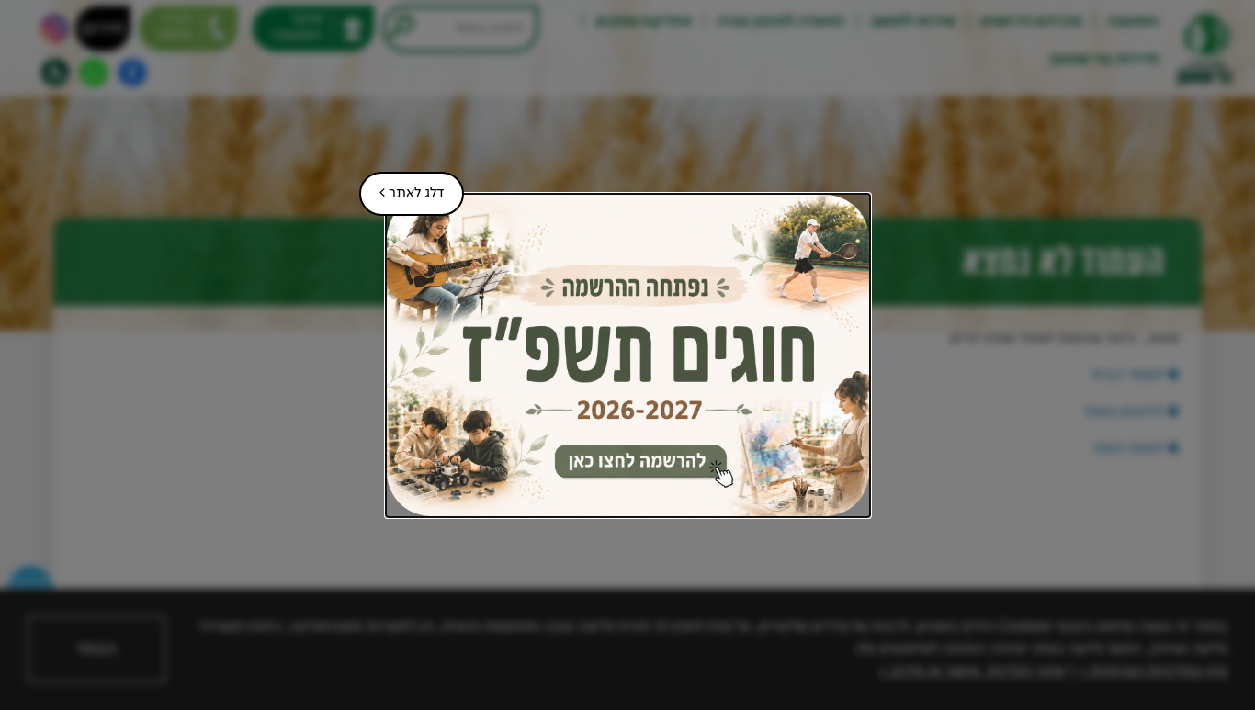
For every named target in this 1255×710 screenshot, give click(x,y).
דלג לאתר (401, 186)
